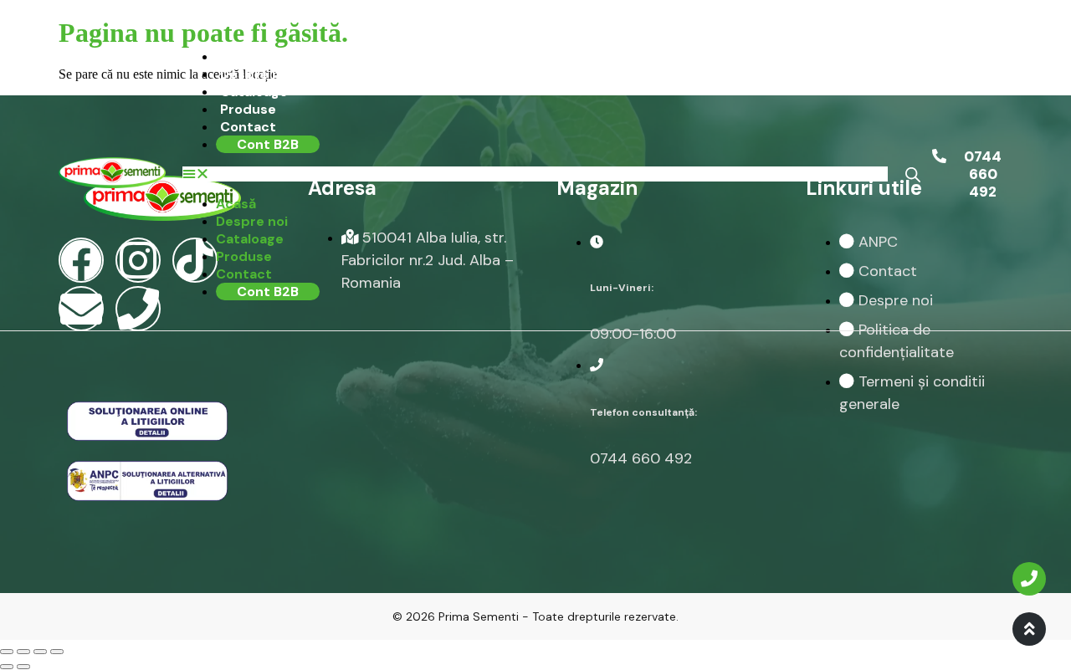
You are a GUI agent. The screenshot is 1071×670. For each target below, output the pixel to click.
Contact (248, 127)
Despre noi (256, 74)
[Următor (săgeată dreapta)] (23, 666)
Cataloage (254, 91)
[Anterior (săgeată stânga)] (6, 666)
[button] (535, 174)
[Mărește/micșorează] (57, 651)
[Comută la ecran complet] (40, 651)
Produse (248, 109)
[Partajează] (23, 651)
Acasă (240, 56)
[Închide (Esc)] (6, 651)
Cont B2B (268, 144)
